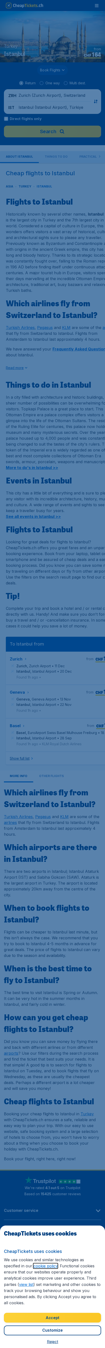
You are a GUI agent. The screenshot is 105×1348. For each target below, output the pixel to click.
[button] (52, 1341)
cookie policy (45, 1265)
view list (26, 1284)
